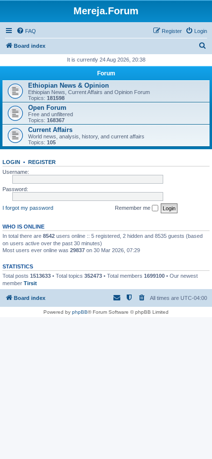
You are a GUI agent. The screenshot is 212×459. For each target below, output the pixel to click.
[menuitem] (26, 31)
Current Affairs (50, 129)
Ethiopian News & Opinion (68, 85)
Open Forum (47, 107)
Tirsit (30, 283)
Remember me (133, 208)
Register (42, 162)
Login (11, 162)
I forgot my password (27, 208)
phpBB (80, 312)
